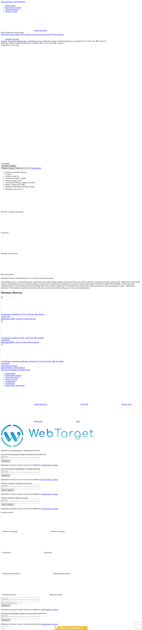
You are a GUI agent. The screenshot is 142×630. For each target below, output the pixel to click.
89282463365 (36, 168)
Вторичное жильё (44, 34)
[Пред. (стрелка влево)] (2, 628)
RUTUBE (85, 404)
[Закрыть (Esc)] (2, 626)
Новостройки (10, 6)
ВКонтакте (38, 421)
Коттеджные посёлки (13, 8)
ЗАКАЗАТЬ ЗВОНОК (9, 166)
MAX (78, 421)
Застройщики (10, 381)
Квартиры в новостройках (11, 34)
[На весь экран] (6, 626)
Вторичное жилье (12, 10)
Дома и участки (11, 12)
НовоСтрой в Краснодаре (15, 385)
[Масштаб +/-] (8, 626)
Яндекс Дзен (126, 404)
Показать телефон (16, 168)
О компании (10, 383)
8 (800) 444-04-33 (40, 30)
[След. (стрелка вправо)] (4, 628)
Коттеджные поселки (29, 34)
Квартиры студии (35, 41)
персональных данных (49, 465)
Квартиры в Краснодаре (17, 41)
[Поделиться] (4, 626)
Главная (4, 41)
